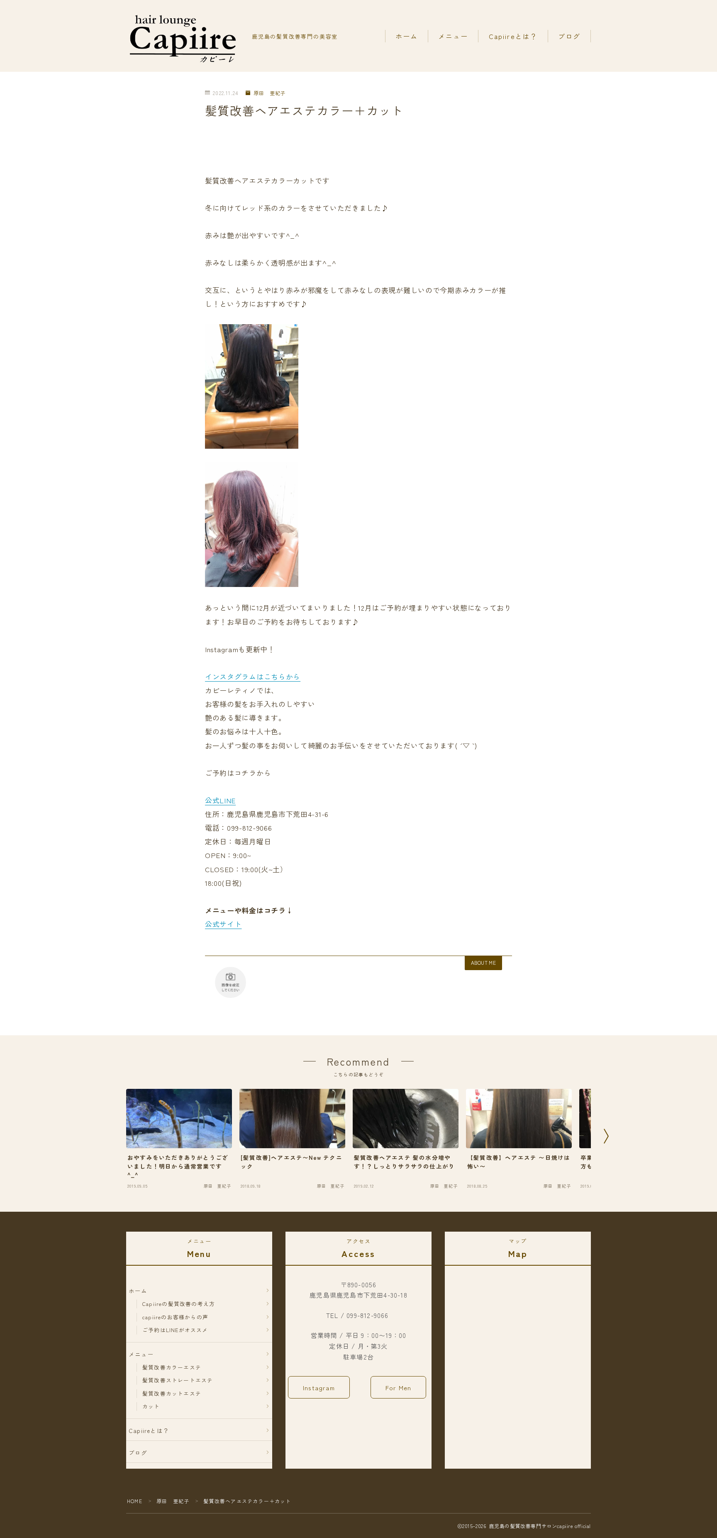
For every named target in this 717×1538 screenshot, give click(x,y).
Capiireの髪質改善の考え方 (178, 1304)
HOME (134, 1500)
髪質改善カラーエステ (171, 1367)
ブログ (569, 36)
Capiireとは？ (513, 36)
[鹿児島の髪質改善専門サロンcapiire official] (183, 36)
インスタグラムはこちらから (252, 676)
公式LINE (220, 800)
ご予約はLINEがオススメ (175, 1330)
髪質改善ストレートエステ (177, 1380)
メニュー (453, 36)
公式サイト (223, 924)
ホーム (406, 36)
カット (151, 1406)
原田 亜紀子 (269, 93)
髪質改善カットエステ (171, 1393)
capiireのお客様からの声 (175, 1317)
